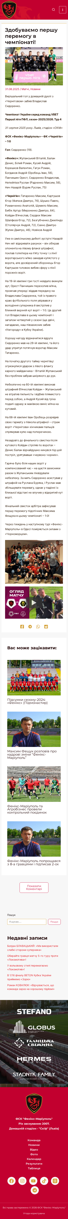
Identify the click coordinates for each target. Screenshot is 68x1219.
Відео (34, 1149)
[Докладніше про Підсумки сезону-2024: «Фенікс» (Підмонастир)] (34, 677)
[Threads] (55, 1181)
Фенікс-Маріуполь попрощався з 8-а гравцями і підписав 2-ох (34, 862)
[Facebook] (22, 626)
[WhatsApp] (38, 626)
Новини (35, 89)
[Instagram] (22, 1181)
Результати (34, 1163)
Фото (34, 1154)
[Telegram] (30, 626)
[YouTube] (33, 1181)
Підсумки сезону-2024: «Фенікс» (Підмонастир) (27, 701)
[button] (53, 10)
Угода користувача (34, 1213)
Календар (34, 1159)
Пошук (11, 914)
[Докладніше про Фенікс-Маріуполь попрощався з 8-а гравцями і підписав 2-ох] (34, 838)
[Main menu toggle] (62, 9)
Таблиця (34, 1168)
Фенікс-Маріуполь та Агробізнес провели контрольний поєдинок (27, 809)
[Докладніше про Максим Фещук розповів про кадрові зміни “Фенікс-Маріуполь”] (34, 729)
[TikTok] (44, 1181)
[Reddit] (46, 626)
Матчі (25, 89)
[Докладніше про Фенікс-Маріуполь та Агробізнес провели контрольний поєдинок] (34, 784)
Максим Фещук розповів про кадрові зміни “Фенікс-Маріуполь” (32, 754)
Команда (34, 1140)
